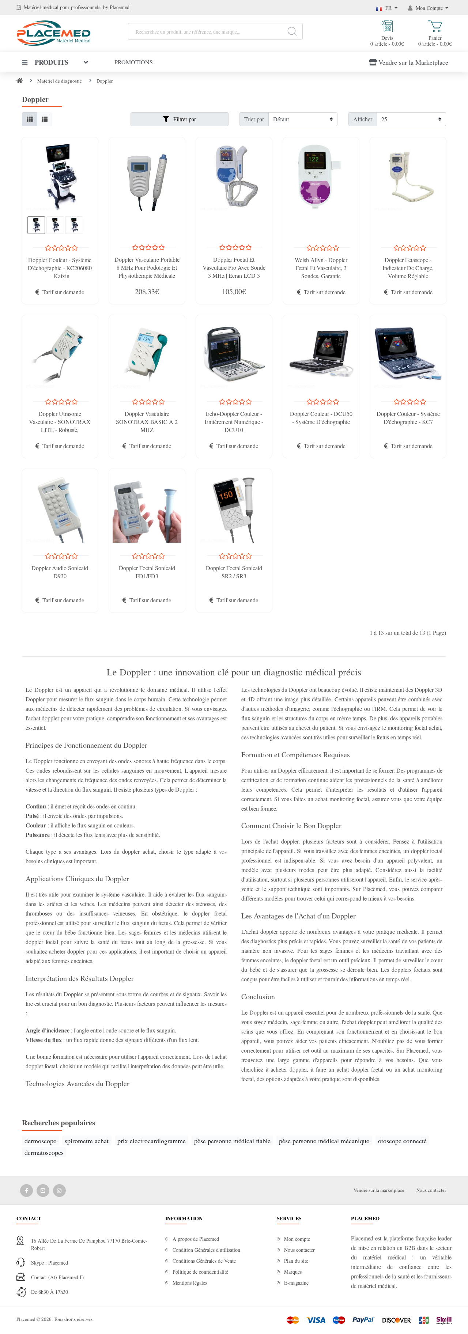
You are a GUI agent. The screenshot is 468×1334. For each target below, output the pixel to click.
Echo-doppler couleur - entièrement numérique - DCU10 (234, 421)
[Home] (19, 80)
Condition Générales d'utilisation (206, 1249)
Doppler (105, 80)
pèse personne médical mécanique (324, 1140)
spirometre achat (87, 1140)
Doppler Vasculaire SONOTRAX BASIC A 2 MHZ (147, 421)
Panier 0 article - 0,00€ (435, 40)
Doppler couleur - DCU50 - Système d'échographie (321, 417)
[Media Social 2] (43, 1190)
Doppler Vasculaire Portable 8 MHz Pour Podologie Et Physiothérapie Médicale (147, 267)
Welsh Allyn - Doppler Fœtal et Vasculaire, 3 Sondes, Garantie (321, 268)
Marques (293, 1271)
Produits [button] (51, 62)
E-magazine (296, 1282)
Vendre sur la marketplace (379, 1190)
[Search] (292, 31)
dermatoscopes (44, 1152)
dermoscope (40, 1140)
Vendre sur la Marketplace (413, 62)
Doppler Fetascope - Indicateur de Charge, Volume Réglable (408, 268)
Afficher (362, 119)
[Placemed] (53, 32)
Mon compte (297, 1238)
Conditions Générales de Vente (204, 1260)
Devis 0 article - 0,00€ (387, 40)
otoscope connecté (402, 1140)
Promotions (133, 62)
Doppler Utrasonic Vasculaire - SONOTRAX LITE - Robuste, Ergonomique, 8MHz (60, 425)
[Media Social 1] (26, 1190)
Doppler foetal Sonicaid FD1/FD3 (147, 572)
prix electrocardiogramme (151, 1140)
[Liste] (44, 119)
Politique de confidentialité (200, 1271)
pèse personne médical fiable (232, 1140)
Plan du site (296, 1260)
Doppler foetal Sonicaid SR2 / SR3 (234, 572)
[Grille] (29, 119)
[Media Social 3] (59, 1190)
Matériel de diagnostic (59, 80)
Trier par (254, 119)
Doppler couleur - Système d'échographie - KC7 (408, 417)
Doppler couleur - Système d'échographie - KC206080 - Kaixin (60, 268)
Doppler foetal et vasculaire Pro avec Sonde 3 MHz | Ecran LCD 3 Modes (234, 271)
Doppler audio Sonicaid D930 (59, 572)
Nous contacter (431, 1190)
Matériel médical (41, 7)
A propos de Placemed (196, 1238)
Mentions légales (190, 1282)
